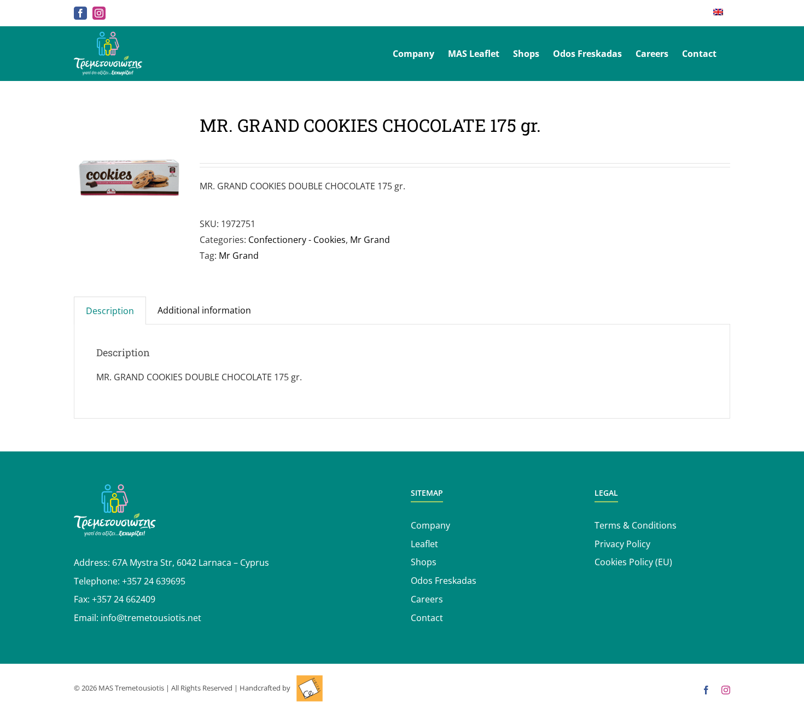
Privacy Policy (622, 544)
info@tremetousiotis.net (151, 618)
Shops (423, 562)
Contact (427, 618)
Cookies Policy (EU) (633, 562)
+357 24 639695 (153, 581)
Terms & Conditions (636, 525)
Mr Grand (370, 240)
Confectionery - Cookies (297, 240)
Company (430, 525)
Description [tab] (110, 311)
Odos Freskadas (443, 581)
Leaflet (424, 544)
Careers (427, 599)
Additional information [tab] (204, 310)
